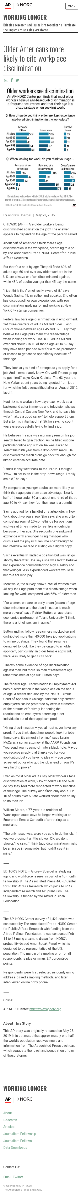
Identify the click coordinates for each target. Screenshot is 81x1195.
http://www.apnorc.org (45, 1009)
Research (10, 1120)
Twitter (18, 1177)
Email (7, 1177)
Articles (9, 1127)
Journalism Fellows (17, 1141)
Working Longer (25, 17)
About (7, 1113)
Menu (71, 5)
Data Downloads (15, 1148)
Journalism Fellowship (19, 1134)
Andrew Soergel (19, 215)
